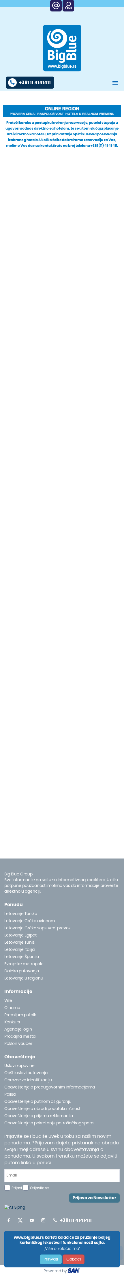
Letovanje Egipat (20, 935)
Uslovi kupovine (19, 1066)
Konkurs (12, 1022)
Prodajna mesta (19, 1037)
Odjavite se (39, 1188)
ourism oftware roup (74, 1271)
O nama (12, 1008)
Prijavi (17, 1188)
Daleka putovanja (21, 971)
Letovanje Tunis (19, 943)
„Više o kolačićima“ (62, 1249)
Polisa (10, 1094)
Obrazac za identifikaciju (28, 1080)
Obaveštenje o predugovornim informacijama (49, 1087)
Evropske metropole (24, 964)
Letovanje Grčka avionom (29, 921)
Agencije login (18, 1029)
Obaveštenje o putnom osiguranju (38, 1102)
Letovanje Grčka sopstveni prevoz (37, 928)
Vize (8, 1001)
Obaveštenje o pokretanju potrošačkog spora (48, 1123)
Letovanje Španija (21, 957)
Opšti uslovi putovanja (26, 1073)
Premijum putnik (20, 1015)
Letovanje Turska (20, 914)
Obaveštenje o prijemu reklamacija (38, 1116)
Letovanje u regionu (23, 978)
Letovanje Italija (19, 950)
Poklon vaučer (18, 1044)
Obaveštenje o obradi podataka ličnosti (42, 1109)
